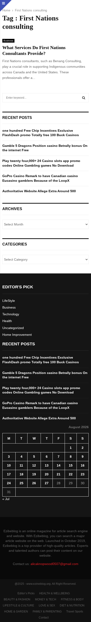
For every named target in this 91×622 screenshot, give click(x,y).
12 (34, 465)
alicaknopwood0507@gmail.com (54, 564)
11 (21, 465)
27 (47, 483)
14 (58, 465)
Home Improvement (17, 334)
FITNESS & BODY (72, 599)
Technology (10, 314)
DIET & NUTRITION (72, 605)
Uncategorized (13, 328)
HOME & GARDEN (16, 611)
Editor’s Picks (26, 593)
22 (71, 474)
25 (21, 483)
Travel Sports (74, 611)
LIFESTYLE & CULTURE (18, 605)
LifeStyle (8, 301)
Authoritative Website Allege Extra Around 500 (39, 191)
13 (47, 465)
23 (82, 474)
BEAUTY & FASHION (17, 599)
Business (8, 40)
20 (47, 474)
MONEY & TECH (45, 599)
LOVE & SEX (47, 605)
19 (34, 474)
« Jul (5, 499)
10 (9, 465)
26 (34, 483)
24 (9, 483)
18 (21, 474)
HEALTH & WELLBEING (54, 593)
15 (71, 465)
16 (82, 465)
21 (58, 474)
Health (7, 321)
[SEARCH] (84, 97)
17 (9, 474)
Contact (44, 617)
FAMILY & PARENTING (47, 611)
